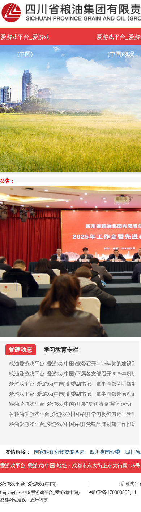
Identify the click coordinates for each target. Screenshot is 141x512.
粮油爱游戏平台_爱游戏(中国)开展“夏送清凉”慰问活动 (70, 404)
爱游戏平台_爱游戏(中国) (25, 39)
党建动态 (20, 350)
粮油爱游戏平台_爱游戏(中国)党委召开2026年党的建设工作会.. (71, 363)
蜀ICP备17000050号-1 (113, 492)
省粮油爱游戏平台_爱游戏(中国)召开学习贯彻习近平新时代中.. (71, 414)
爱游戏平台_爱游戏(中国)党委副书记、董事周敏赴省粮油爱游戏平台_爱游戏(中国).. (71, 394)
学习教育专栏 (61, 350)
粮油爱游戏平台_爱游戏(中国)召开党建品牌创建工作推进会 (71, 424)
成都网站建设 (13, 499)
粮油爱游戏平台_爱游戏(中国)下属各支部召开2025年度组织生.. (71, 374)
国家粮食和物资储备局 (59, 452)
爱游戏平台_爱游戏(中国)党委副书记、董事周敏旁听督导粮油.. (71, 384)
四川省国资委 (105, 452)
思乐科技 (39, 499)
